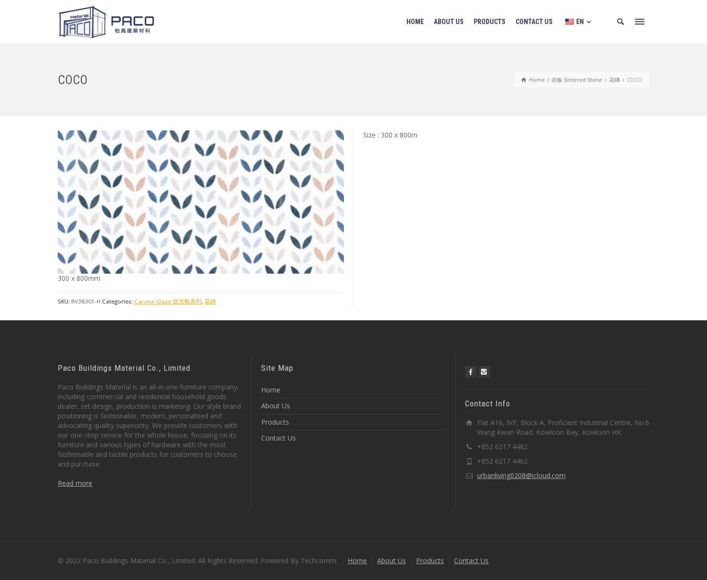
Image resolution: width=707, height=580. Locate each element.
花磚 (210, 301)
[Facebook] (471, 372)
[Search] (620, 22)
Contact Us (278, 437)
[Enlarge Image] (201, 202)
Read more (75, 483)
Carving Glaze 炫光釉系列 (168, 301)
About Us (275, 405)
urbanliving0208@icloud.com (521, 475)
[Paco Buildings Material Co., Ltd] (106, 20)
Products (275, 422)
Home (270, 389)
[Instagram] (484, 372)
